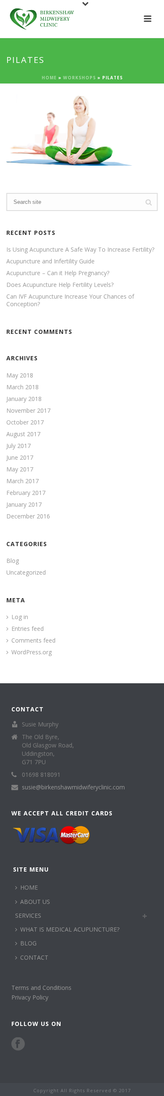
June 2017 (19, 457)
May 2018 (19, 375)
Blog (12, 561)
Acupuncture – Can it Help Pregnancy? (57, 273)
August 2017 (23, 434)
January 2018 (24, 399)
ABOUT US (35, 902)
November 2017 (28, 410)
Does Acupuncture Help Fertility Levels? (60, 285)
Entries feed (27, 629)
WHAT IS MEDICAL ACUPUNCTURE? (69, 929)
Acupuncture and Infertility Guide (50, 261)
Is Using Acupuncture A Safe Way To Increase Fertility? (80, 249)
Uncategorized (26, 572)
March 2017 (22, 481)
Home (49, 78)
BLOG (28, 943)
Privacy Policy (29, 997)
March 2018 (22, 387)
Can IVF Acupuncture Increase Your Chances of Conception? (70, 300)
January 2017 (24, 504)
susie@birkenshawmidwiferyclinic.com (73, 787)
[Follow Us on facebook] (18, 1044)
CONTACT (34, 957)
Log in (19, 617)
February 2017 (25, 493)
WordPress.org (31, 652)
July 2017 (18, 446)
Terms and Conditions (41, 988)
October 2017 (25, 422)
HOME (29, 887)
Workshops (79, 78)
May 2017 (19, 469)
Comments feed (33, 640)
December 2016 (28, 516)
